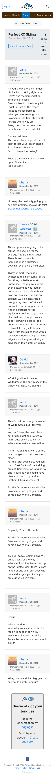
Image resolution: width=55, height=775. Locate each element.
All (16, 23)
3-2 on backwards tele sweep (25, 208)
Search (36, 23)
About (48, 15)
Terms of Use (34, 768)
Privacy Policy (21, 768)
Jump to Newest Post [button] (20, 46)
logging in (27, 727)
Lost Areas (37, 15)
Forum (26, 15)
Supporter (25, 228)
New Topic (25, 23)
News (7, 15)
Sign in (7, 6)
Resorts (16, 15)
